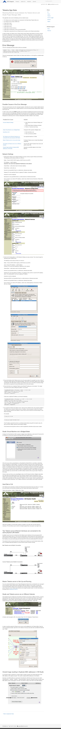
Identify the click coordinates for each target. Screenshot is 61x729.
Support (10, 1)
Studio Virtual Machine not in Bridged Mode (11, 129)
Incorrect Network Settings (8, 122)
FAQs (48, 28)
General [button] (34, 1)
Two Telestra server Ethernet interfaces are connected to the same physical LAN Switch (11, 137)
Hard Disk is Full (6, 132)
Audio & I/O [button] (23, 1)
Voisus (48, 14)
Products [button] (17, 1)
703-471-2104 (44, 4)
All (47, 12)
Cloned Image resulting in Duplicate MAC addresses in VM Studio (11, 148)
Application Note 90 (13, 589)
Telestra (49, 15)
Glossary (49, 30)
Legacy (48, 21)
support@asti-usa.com (54, 4)
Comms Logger (50, 17)
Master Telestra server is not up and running (11, 140)
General (49, 19)
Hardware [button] (29, 1)
